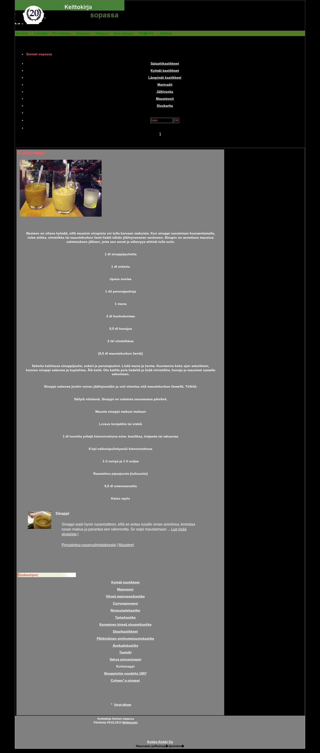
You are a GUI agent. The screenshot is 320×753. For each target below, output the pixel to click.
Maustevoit (165, 98)
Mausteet (126, 545)
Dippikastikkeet (125, 631)
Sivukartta (165, 106)
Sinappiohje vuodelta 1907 (125, 673)
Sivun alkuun (122, 704)
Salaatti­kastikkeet (165, 63)
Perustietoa (61, 33)
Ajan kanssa (123, 33)
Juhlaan (165, 33)
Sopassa (83, 33)
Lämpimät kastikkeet (164, 77)
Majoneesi (125, 589)
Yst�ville (146, 33)
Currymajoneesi (125, 603)
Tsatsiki (125, 652)
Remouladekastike (125, 610)
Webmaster (130, 722)
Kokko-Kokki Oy (160, 742)
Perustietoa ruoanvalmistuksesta (89, 545)
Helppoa (102, 33)
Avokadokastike (125, 645)
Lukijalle (41, 33)
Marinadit (164, 84)
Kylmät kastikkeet (165, 70)
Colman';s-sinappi (125, 680)
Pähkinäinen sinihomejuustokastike (125, 638)
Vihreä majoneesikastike (125, 596)
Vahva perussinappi (125, 659)
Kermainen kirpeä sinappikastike (125, 624)
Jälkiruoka (164, 91)
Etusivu (22, 33)
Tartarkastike (125, 617)
